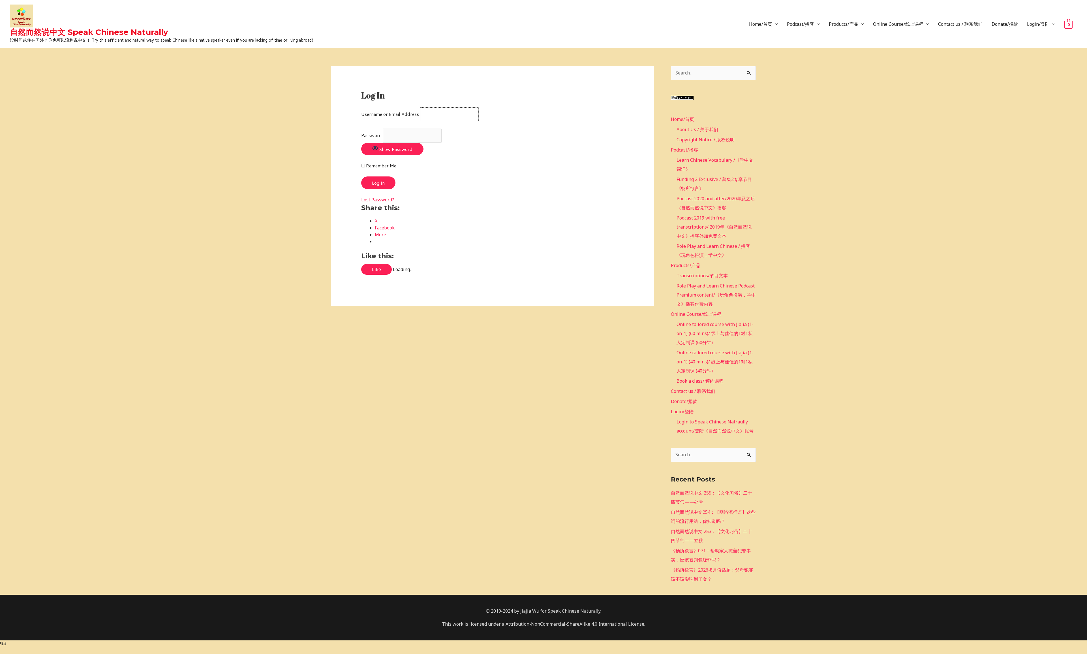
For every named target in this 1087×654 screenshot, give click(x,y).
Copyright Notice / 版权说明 (706, 140)
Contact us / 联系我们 (960, 24)
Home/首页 (760, 24)
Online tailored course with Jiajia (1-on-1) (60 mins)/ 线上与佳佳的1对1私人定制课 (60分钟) (715, 333)
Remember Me (380, 165)
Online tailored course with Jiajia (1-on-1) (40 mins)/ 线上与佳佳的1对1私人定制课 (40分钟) (715, 362)
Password (371, 135)
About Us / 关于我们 (697, 129)
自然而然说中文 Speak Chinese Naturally (89, 32)
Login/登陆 (1038, 24)
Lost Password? (377, 200)
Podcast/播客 (800, 24)
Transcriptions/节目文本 (702, 275)
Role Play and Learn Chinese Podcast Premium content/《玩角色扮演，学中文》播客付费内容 (716, 295)
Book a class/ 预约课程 (700, 381)
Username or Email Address (390, 114)
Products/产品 (843, 24)
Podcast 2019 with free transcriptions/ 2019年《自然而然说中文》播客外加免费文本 (714, 227)
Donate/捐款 (1005, 24)
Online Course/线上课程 (898, 24)
